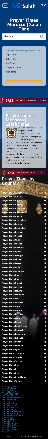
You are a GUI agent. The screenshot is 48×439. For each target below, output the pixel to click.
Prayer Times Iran (10, 275)
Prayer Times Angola (12, 204)
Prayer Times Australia (13, 212)
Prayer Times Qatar (11, 318)
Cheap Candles (9, 395)
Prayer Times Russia (11, 322)
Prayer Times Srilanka (12, 338)
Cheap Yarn (7, 430)
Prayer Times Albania (12, 197)
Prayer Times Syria (11, 349)
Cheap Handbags (10, 403)
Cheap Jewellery (9, 391)
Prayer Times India (11, 267)
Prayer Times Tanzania (13, 353)
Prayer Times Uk (10, 369)
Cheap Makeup (9, 388)
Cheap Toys (7, 390)
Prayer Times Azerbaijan (14, 220)
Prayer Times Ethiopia (12, 255)
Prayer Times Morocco (12, 302)
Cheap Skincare (9, 427)
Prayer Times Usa (10, 373)
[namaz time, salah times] (24, 8)
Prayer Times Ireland (12, 283)
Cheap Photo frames (11, 397)
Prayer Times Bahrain (12, 224)
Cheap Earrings (9, 409)
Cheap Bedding (9, 399)
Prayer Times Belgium (12, 232)
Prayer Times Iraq (10, 279)
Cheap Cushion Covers (12, 415)
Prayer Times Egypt (11, 251)
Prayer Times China (11, 240)
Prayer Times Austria (12, 216)
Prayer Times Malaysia (13, 291)
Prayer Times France (12, 263)
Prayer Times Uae (10, 365)
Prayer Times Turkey (12, 361)
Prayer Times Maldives (13, 295)
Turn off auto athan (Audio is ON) (23, 50)
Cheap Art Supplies (10, 429)
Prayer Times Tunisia (12, 357)
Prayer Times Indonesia (13, 271)
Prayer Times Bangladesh (14, 228)
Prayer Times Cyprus (12, 244)
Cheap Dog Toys (9, 421)
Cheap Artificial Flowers (12, 411)
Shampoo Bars (9, 419)
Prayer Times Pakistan (12, 314)
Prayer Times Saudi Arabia (14, 326)
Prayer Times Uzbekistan (14, 377)
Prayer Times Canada (12, 236)
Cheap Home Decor (11, 425)
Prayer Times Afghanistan (14, 193)
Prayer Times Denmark (13, 248)
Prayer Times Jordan (12, 287)
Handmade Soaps (10, 393)
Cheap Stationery (10, 407)
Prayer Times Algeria (12, 201)
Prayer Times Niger (11, 306)
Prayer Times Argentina (13, 208)
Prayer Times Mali (10, 299)
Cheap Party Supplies (12, 413)
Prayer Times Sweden (12, 346)
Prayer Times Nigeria (12, 310)
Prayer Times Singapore (13, 334)
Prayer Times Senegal (12, 330)
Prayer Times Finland (12, 259)
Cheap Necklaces (9, 405)
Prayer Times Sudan (11, 342)
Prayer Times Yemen (12, 381)
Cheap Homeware (10, 423)
